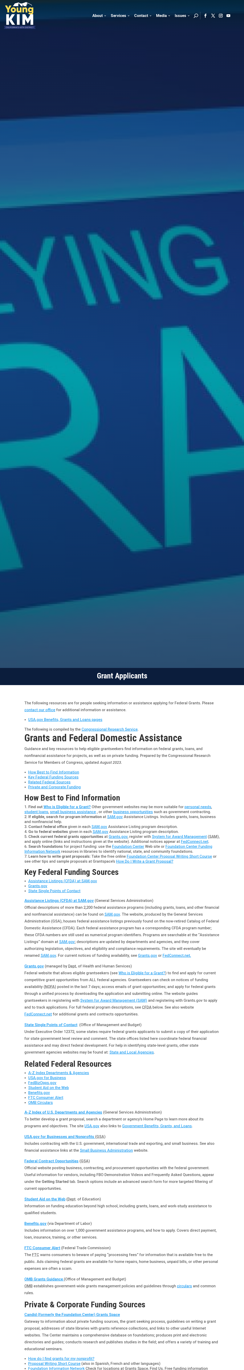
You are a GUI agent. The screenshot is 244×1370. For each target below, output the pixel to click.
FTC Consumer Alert (45, 1097)
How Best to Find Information (53, 772)
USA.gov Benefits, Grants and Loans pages (65, 719)
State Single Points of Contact (54, 891)
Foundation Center (128, 846)
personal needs (198, 807)
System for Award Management (179, 836)
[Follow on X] (213, 15)
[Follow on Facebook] (205, 15)
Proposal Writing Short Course (54, 1363)
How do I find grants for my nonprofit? (61, 1358)
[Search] (196, 15)
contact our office (39, 710)
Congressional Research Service (110, 729)
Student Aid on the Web (48, 1087)
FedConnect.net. (177, 955)
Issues (180, 15)
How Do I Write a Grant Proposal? (144, 861)
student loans (36, 812)
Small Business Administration (106, 1150)
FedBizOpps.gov (42, 1082)
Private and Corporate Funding (54, 787)
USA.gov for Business (47, 1077)
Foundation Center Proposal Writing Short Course (169, 856)
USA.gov (91, 1126)
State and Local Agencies (131, 1052)
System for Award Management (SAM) (113, 1000)
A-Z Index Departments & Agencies (58, 1073)
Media (161, 15)
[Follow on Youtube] (228, 15)
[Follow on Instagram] (221, 15)
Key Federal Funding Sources (53, 777)
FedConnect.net (194, 841)
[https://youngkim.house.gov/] (20, 15)
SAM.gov (115, 816)
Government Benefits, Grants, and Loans (157, 1126)
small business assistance (73, 812)
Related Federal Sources (49, 782)
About (97, 15)
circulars (184, 1286)
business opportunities (133, 812)
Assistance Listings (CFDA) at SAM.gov (62, 881)
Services (118, 15)
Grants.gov (118, 836)
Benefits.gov (39, 1092)
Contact (141, 15)
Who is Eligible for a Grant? (67, 807)
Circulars (40, 1102)
